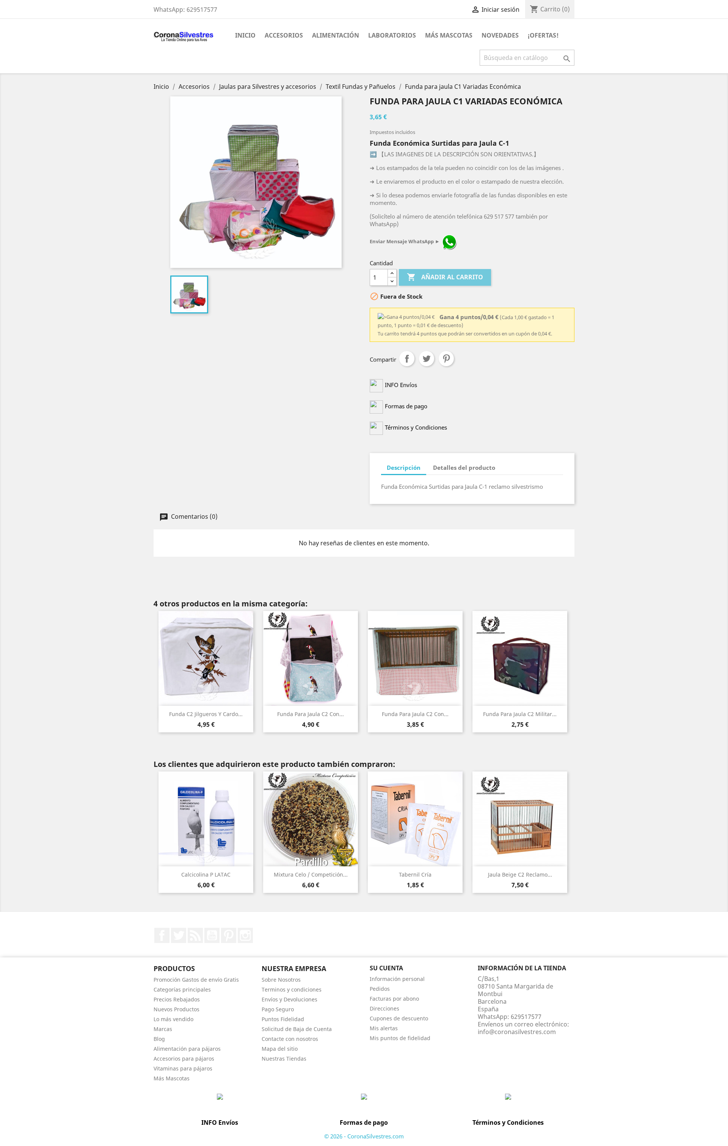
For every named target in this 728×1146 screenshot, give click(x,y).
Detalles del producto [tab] (464, 467)
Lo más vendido (173, 1019)
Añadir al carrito (445, 277)
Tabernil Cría (415, 874)
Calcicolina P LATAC (206, 874)
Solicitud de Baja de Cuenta (297, 1029)
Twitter (178, 935)
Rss (195, 935)
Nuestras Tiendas (284, 1058)
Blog (159, 1038)
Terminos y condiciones (292, 989)
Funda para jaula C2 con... (310, 714)
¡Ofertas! (543, 35)
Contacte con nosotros (290, 1038)
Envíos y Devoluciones (289, 999)
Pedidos (380, 988)
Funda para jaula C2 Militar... (520, 714)
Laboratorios (392, 35)
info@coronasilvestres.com (517, 1032)
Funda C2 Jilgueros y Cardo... (206, 714)
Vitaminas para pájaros (183, 1068)
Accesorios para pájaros (184, 1058)
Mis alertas (384, 1028)
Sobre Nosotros (281, 979)
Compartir (406, 358)
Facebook (161, 935)
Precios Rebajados (177, 999)
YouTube (212, 935)
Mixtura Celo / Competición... (311, 874)
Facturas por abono (394, 998)
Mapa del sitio (280, 1048)
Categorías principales (182, 989)
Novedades (500, 35)
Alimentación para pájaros (187, 1048)
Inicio (245, 35)
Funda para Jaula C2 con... (415, 714)
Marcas (163, 1029)
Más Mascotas (448, 35)
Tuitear (426, 358)
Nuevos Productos (176, 1009)
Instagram (245, 935)
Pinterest (446, 358)
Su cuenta (386, 968)
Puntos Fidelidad (283, 1019)
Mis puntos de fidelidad (400, 1038)
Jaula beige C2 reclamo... (520, 874)
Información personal (397, 978)
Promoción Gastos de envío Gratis (196, 979)
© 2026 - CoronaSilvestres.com (364, 1136)
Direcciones (384, 1008)
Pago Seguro (278, 1009)
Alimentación (335, 35)
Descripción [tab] (403, 467)
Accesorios (284, 35)
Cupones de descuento (399, 1018)
